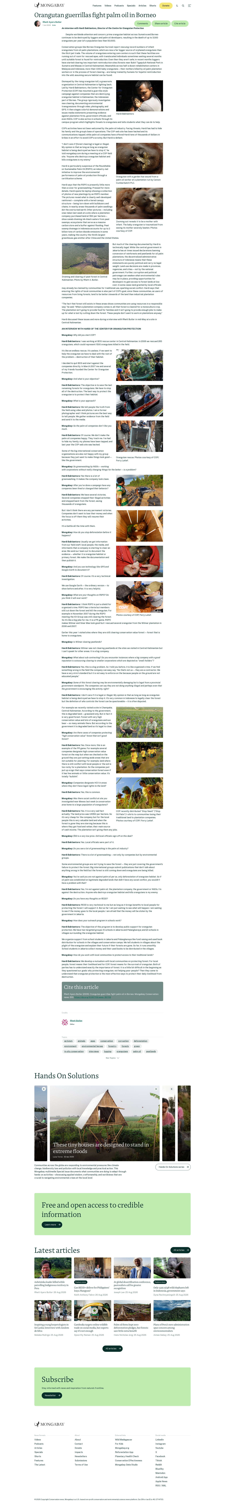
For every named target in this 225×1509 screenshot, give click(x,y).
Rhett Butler (76, 1021)
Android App (161, 1477)
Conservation (106, 1041)
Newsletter (50, 1395)
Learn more (50, 1224)
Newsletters (81, 1456)
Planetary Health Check (127, 1456)
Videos (108, 5)
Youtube (159, 1448)
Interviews (94, 1051)
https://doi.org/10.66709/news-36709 (92, 997)
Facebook (160, 1456)
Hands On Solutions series (171, 1167)
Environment (70, 1046)
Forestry (112, 1046)
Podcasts (119, 5)
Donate (165, 5)
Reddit (158, 1464)
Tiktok (158, 1460)
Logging (107, 1051)
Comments (142, 23)
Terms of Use (81, 1464)
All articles (179, 1250)
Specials (131, 5)
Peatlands (151, 1051)
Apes (92, 1041)
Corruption (123, 1041)
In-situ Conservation (74, 1051)
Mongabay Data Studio (126, 1464)
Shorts (152, 5)
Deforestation (140, 1041)
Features (97, 5)
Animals (81, 1041)
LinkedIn (159, 1439)
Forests (125, 1046)
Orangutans (122, 1051)
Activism (68, 1041)
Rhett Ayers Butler (52, 22)
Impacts (79, 1452)
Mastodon (160, 1473)
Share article (161, 23)
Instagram (160, 1444)
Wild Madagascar (123, 1439)
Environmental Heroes (92, 1046)
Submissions (81, 1460)
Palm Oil (137, 1051)
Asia (54, 25)
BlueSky (159, 1469)
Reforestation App (124, 1452)
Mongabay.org (122, 1448)
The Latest (39, 1464)
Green (137, 1046)
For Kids (119, 1444)
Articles (142, 5)
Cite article (179, 23)
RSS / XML (160, 1485)
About (78, 1439)
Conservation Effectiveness (128, 1460)
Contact (79, 1444)
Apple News (161, 1481)
